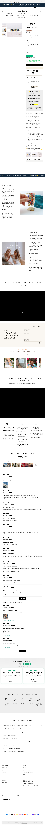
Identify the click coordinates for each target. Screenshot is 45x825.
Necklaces (36, 13)
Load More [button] (22, 598)
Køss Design (22, 17)
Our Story (25, 769)
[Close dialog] (42, 799)
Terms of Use (4, 784)
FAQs (3, 769)
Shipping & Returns (5, 767)
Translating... (7, 635)
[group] (9, 363)
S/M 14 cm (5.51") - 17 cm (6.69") (34, 49)
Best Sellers (28, 13)
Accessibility (4, 785)
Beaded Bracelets (11, 13)
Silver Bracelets (20, 15)
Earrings (20, 13)
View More (12, 679)
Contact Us (4, 770)
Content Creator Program (28, 772)
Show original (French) (9, 620)
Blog (24, 774)
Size (27, 40)
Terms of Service (24, 823)
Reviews (24, 765)
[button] (29, 27)
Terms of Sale (4, 780)
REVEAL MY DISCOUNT (16, 817)
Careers (24, 767)
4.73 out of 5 (25, 456)
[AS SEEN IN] (14, 30)
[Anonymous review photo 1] (5, 485)
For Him (36, 15)
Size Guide (4, 772)
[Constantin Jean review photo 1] (5, 616)
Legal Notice (4, 782)
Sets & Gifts (29, 15)
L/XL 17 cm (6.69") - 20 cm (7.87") (33, 45)
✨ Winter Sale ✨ (34, 164)
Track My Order (5, 765)
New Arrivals (10, 15)
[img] (6, 474)
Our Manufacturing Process (28, 770)
